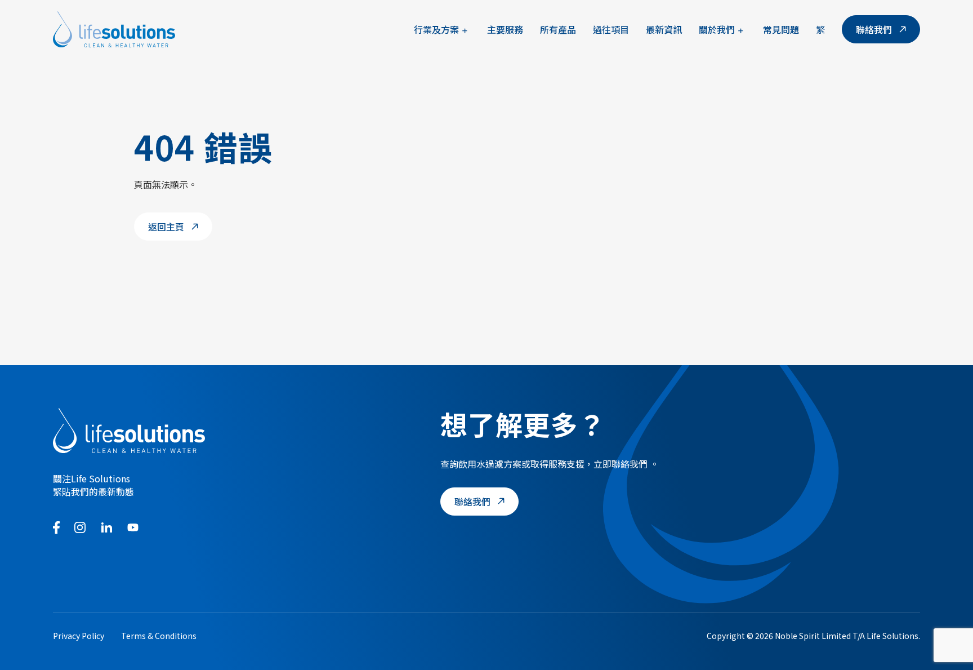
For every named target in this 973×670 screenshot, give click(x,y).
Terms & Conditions (159, 635)
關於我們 (717, 29)
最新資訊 (664, 29)
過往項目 (611, 29)
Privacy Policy (78, 635)
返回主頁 (166, 226)
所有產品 (558, 29)
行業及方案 (436, 29)
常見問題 (781, 29)
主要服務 (505, 29)
